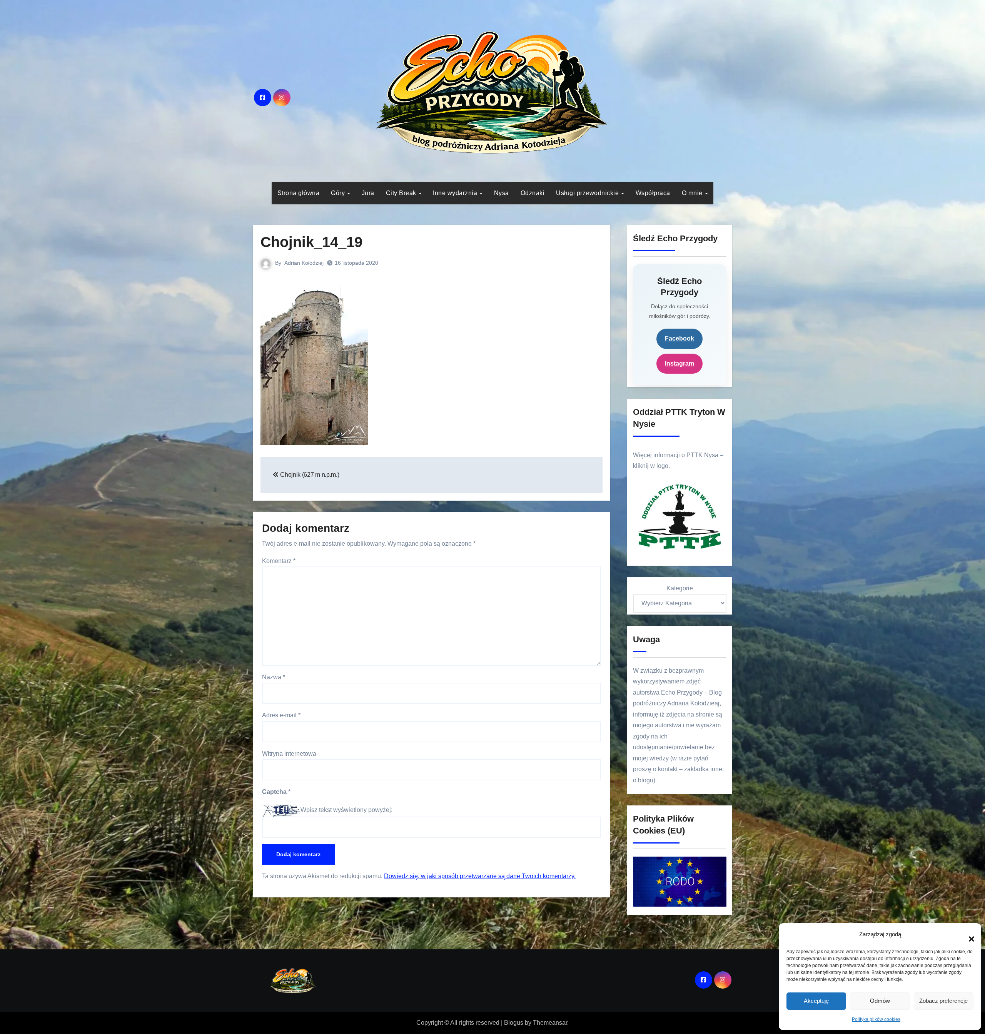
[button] (967, 934)
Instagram (679, 363)
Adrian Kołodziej (304, 263)
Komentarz (279, 561)
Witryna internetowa (289, 753)
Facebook (679, 338)
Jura (368, 193)
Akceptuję (816, 1000)
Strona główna (298, 193)
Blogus (513, 1022)
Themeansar (550, 1022)
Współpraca (653, 193)
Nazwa (273, 677)
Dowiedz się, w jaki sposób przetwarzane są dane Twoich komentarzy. (480, 876)
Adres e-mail (281, 715)
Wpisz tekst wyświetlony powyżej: (346, 810)
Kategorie (679, 588)
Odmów (880, 1000)
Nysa (501, 193)
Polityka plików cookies (876, 1019)
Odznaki (533, 193)
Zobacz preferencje (943, 1000)
